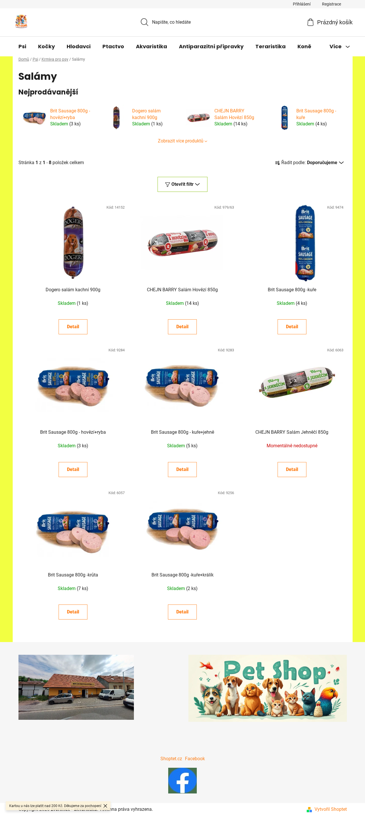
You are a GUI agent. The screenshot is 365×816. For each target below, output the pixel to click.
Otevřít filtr (182, 184)
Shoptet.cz (171, 758)
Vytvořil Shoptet (331, 809)
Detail (73, 326)
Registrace (331, 4)
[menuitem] (22, 46)
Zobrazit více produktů (180, 141)
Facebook (195, 758)
